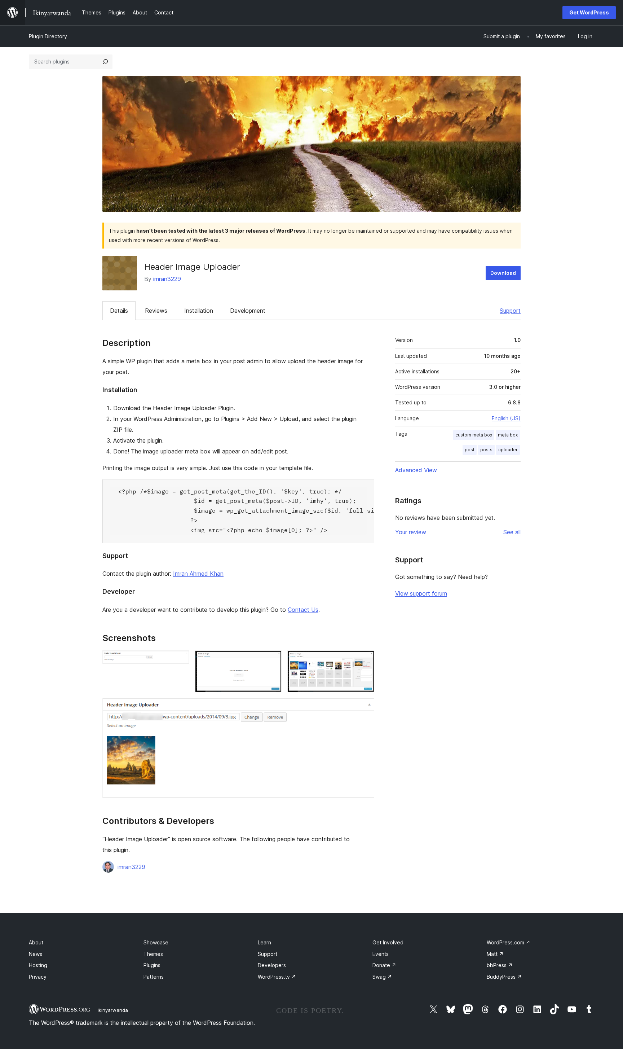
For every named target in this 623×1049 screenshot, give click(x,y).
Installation (198, 310)
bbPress (500, 965)
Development (247, 310)
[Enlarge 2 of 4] (271, 660)
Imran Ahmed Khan (198, 573)
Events (380, 954)
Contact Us (303, 609)
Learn (264, 942)
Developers (272, 965)
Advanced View (416, 470)
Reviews (156, 310)
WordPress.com (508, 942)
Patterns (153, 977)
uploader (508, 449)
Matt (495, 954)
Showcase (155, 942)
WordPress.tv (277, 977)
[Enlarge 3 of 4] (364, 660)
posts (486, 449)
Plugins (151, 965)
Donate (384, 965)
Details (119, 310)
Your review (410, 532)
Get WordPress (589, 12)
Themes (153, 954)
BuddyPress (504, 977)
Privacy (38, 977)
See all (512, 532)
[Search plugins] (105, 61)
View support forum (421, 593)
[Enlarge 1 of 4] (179, 660)
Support (510, 310)
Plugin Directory (48, 36)
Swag (382, 977)
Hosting (38, 965)
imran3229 (167, 278)
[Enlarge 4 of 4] (364, 707)
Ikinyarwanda (113, 1010)
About (36, 942)
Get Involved (387, 942)
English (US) (506, 418)
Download (503, 273)
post (469, 449)
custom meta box (473, 435)
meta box (508, 435)
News (35, 954)
